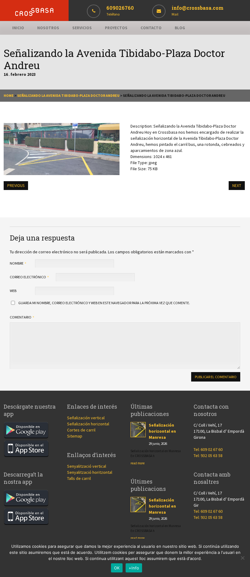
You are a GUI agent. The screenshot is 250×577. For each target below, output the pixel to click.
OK (117, 567)
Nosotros (48, 27)
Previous (15, 185)
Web (13, 290)
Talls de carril (79, 478)
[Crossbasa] (34, 14)
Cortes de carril (81, 430)
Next (236, 185)
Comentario (21, 317)
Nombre (17, 263)
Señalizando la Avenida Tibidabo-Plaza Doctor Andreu (68, 95)
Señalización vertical (86, 417)
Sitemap (74, 436)
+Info (134, 567)
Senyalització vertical (86, 466)
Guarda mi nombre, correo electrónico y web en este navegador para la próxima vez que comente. (104, 303)
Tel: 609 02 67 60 (208, 449)
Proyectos (116, 27)
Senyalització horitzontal (89, 472)
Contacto (151, 27)
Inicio (18, 27)
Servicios (82, 27)
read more (137, 463)
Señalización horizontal (88, 424)
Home (9, 95)
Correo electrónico (28, 277)
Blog (180, 27)
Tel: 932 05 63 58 (208, 455)
